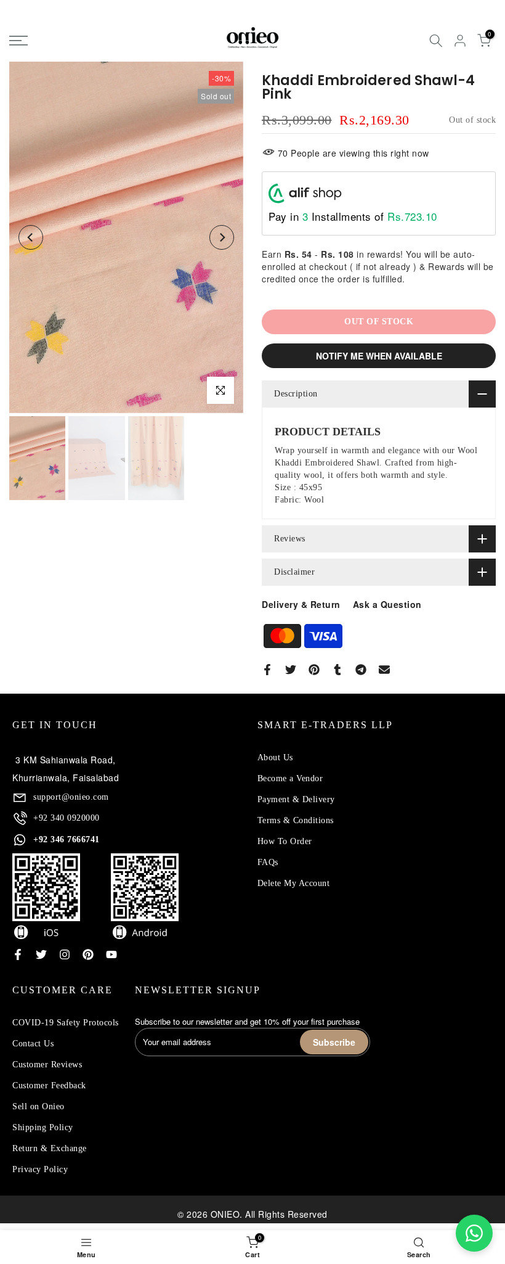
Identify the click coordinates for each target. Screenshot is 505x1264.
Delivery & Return (301, 604)
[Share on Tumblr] (337, 669)
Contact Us (33, 1043)
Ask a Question (387, 604)
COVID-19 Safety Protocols (65, 1022)
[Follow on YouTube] (111, 954)
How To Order (284, 841)
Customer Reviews (47, 1064)
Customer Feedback (49, 1085)
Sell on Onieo (38, 1106)
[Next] (221, 237)
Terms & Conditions (295, 820)
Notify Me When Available (379, 356)
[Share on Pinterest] (314, 669)
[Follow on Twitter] (41, 954)
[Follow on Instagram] (64, 954)
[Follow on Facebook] (17, 954)
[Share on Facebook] (267, 669)
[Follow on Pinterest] (88, 954)
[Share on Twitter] (290, 669)
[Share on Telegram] (360, 669)
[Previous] (30, 237)
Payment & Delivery (296, 799)
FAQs (267, 862)
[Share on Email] (384, 669)
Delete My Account (293, 883)
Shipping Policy (42, 1127)
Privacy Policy (40, 1169)
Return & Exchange (49, 1148)
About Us (275, 757)
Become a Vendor (290, 778)
